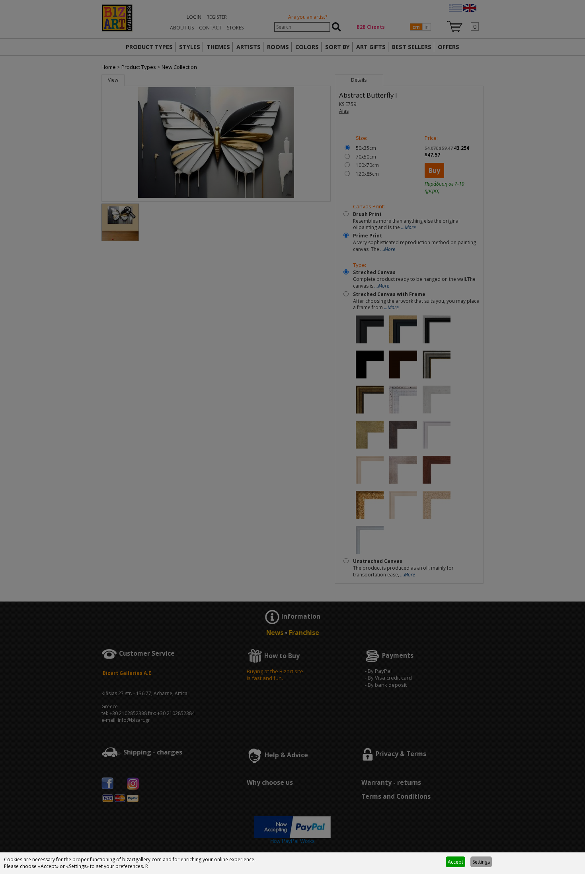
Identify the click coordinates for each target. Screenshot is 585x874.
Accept (455, 861)
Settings (481, 861)
